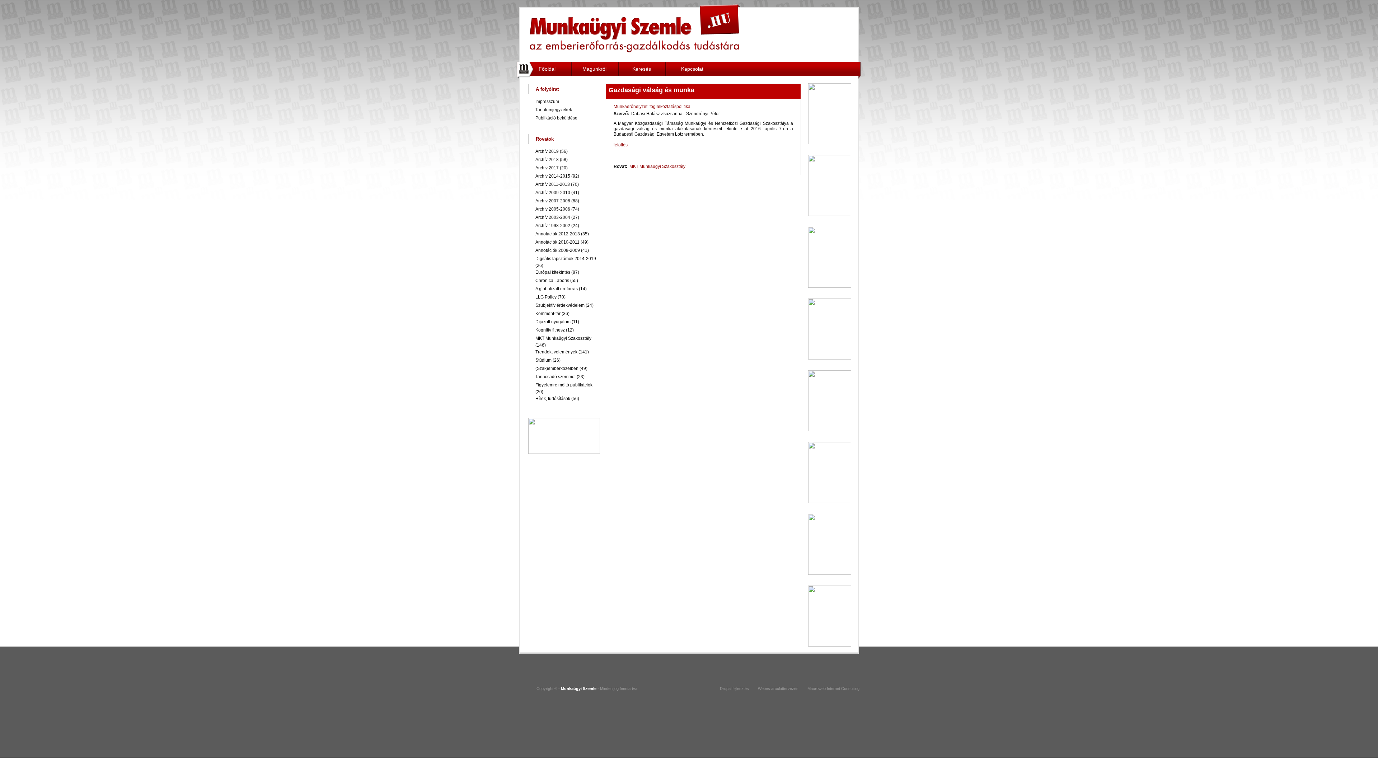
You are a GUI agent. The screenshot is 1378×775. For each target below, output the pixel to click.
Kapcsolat (692, 69)
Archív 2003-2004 (552, 217)
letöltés (621, 144)
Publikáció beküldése (556, 118)
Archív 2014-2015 (552, 176)
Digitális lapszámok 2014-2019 (565, 258)
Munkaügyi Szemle (635, 28)
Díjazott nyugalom (553, 321)
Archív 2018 (547, 159)
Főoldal (547, 69)
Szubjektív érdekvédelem (560, 305)
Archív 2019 (547, 151)
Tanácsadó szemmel (555, 376)
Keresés (641, 69)
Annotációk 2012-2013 (557, 233)
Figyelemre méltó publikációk (563, 385)
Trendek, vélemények (556, 351)
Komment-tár (548, 313)
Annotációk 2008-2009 (557, 250)
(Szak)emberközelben (556, 368)
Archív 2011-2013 (552, 184)
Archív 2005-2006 (552, 209)
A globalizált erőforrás (556, 288)
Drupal (725, 688)
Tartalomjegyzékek (553, 109)
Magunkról (594, 69)
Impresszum (547, 101)
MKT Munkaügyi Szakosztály (657, 166)
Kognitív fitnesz (550, 330)
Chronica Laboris (552, 280)
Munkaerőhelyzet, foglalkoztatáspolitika (652, 106)
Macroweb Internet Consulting (833, 688)
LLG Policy (546, 297)
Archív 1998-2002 (552, 225)
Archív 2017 (547, 167)
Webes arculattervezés (778, 688)
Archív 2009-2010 (552, 192)
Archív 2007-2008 (552, 200)
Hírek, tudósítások (552, 398)
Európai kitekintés (552, 272)
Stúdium (543, 360)
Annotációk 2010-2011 (557, 242)
